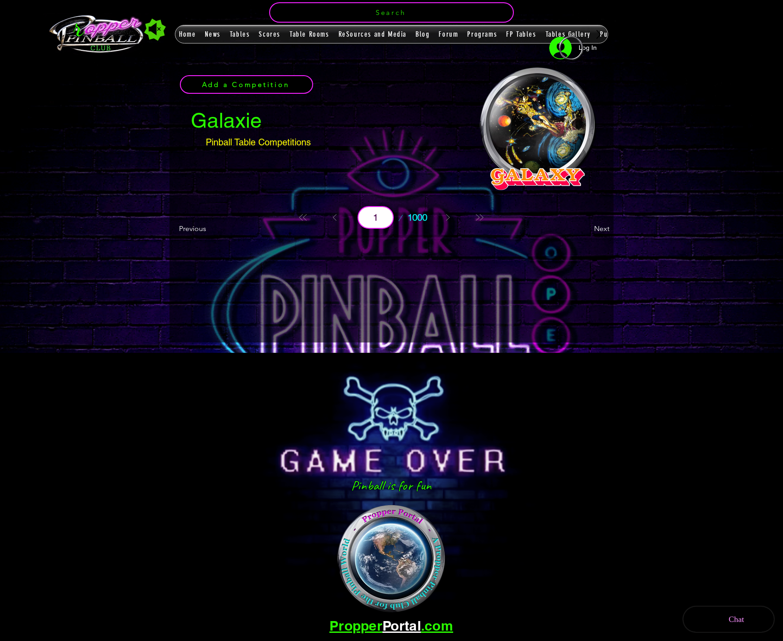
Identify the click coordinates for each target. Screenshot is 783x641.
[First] (303, 217)
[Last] (479, 217)
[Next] (447, 217)
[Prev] (335, 217)
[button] (391, 12)
